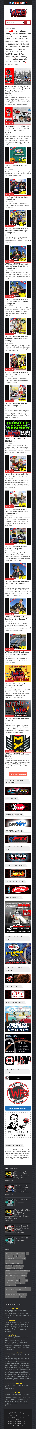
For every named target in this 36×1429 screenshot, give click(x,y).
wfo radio (22, 1297)
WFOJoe (21, 62)
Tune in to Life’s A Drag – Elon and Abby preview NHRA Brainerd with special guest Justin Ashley (18, 1214)
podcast (8, 59)
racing (15, 59)
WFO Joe (13, 62)
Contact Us (27, 1416)
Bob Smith (16, 1253)
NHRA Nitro (23, 1275)
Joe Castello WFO (10, 1268)
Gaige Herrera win (17, 46)
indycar (17, 1263)
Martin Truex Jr (9, 1270)
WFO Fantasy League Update (13, 1294)
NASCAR (9, 54)
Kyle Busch (19, 1268)
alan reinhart (21, 31)
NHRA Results (9, 1280)
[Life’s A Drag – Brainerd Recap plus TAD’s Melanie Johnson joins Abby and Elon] (10, 1175)
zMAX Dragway (11, 64)
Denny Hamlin (9, 1256)
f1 (21, 44)
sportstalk (23, 59)
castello (18, 36)
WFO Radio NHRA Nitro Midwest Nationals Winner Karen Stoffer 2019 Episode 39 (17, 511)
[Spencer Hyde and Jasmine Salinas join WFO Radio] (10, 1229)
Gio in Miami (9, 1261)
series (7, 1283)
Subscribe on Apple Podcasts (18, 1108)
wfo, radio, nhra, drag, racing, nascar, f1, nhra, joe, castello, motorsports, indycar (17, 1288)
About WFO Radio (13, 1418)
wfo (6, 62)
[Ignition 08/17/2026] (10, 1241)
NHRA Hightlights (22, 57)
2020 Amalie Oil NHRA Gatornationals (18, 1422)
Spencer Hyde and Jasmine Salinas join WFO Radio (22, 1228)
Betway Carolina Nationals (15, 34)
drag (11, 41)
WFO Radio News (23, 1418)
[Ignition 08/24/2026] (10, 1202)
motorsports (17, 52)
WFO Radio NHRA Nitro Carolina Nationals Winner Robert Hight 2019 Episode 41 (17, 231)
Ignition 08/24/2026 (21, 1200)
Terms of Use (19, 1416)
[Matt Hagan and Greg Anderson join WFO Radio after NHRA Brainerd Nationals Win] (10, 1188)
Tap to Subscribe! (18, 1426)
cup (27, 1253)
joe (22, 1263)
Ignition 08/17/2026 (21, 1238)
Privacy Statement (10, 1416)
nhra (15, 54)
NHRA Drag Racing (14, 1275)
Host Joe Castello (18, 1261)
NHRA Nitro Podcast (11, 1278)
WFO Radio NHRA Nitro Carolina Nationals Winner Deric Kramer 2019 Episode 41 (17, 266)
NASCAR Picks (23, 1273)
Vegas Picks (9, 1285)
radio (26, 1280)
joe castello (9, 1265)
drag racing (19, 41)
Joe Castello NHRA (18, 1265)
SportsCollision (14, 1283)
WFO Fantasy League (11, 1292)
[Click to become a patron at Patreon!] (18, 777)
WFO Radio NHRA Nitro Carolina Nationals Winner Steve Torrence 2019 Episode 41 (17, 339)
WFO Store (18, 1420)
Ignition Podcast (10, 1263)
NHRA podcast (21, 1278)
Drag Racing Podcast (11, 1258)
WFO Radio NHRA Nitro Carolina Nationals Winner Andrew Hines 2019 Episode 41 (17, 302)
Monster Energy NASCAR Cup (22, 1270)
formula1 (23, 1258)
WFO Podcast (9, 84)
